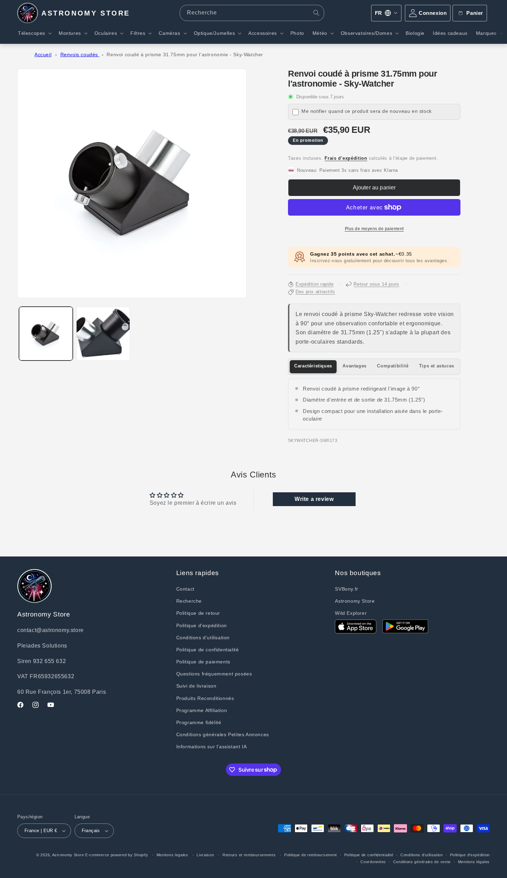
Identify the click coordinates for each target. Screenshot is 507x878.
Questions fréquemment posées (214, 674)
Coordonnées (373, 862)
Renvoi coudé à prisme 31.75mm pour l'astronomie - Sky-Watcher (185, 54)
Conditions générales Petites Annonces (222, 734)
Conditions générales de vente (422, 862)
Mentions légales (474, 862)
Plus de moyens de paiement (374, 228)
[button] (34, 33)
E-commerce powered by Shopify (116, 855)
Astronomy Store (355, 601)
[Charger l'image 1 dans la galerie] (46, 334)
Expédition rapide (315, 284)
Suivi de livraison (196, 686)
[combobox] (252, 13)
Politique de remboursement (310, 855)
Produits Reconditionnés (205, 698)
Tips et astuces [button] (436, 365)
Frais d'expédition (346, 158)
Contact (185, 589)
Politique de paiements (203, 661)
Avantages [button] (354, 365)
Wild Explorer (351, 613)
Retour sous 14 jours (376, 284)
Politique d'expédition (201, 625)
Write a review (314, 499)
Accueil (42, 54)
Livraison (205, 855)
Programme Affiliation (201, 710)
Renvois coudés (80, 54)
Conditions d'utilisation (203, 637)
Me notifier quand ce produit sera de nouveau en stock (366, 111)
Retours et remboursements (249, 855)
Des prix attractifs (315, 291)
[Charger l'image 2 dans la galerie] (103, 334)
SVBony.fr (346, 589)
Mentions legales (172, 855)
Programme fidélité (198, 722)
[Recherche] (316, 12)
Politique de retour (198, 613)
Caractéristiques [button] (313, 365)
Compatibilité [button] (392, 365)
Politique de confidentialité (207, 649)
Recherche (189, 601)
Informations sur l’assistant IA (211, 746)
